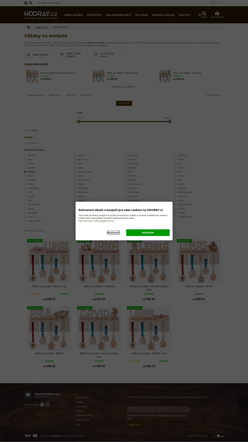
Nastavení (113, 232)
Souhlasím (148, 232)
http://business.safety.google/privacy (96, 221)
